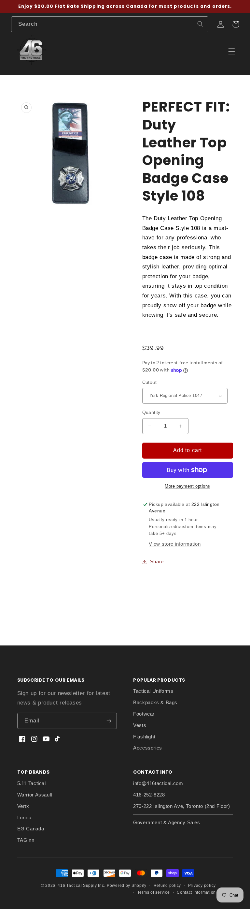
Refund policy (167, 885)
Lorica (24, 817)
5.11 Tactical (31, 783)
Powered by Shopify (126, 885)
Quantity (151, 412)
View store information (175, 544)
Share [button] (157, 561)
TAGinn (26, 840)
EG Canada (30, 828)
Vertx (23, 806)
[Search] (200, 24)
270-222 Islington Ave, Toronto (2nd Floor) (181, 806)
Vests (139, 725)
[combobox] (109, 24)
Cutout (149, 382)
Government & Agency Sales (166, 822)
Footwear (144, 714)
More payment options (187, 486)
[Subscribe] (109, 721)
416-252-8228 (149, 794)
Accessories (147, 747)
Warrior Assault (34, 794)
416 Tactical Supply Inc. (81, 885)
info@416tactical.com (158, 783)
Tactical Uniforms (153, 691)
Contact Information (196, 892)
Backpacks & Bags (155, 702)
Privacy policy (202, 885)
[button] (235, 24)
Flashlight (144, 736)
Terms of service (153, 892)
